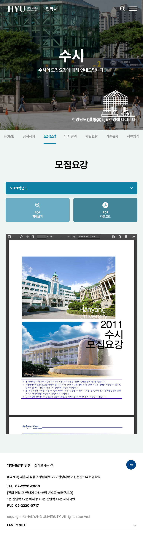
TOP (131, 464)
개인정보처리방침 (19, 465)
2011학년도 (19, 188)
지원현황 (91, 136)
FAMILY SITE (16, 525)
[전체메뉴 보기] (132, 9)
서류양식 (133, 136)
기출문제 (112, 136)
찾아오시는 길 (43, 465)
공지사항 (29, 136)
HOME (9, 136)
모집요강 (50, 136)
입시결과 (70, 136)
